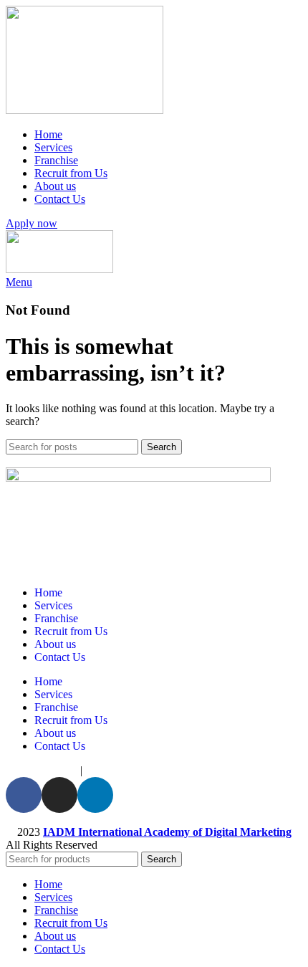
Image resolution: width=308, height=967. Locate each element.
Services (53, 605)
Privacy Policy (40, 770)
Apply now (31, 223)
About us (55, 644)
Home (48, 592)
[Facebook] (24, 795)
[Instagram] (59, 795)
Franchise (56, 618)
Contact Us (59, 657)
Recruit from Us (70, 631)
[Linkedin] (95, 795)
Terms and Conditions (141, 770)
